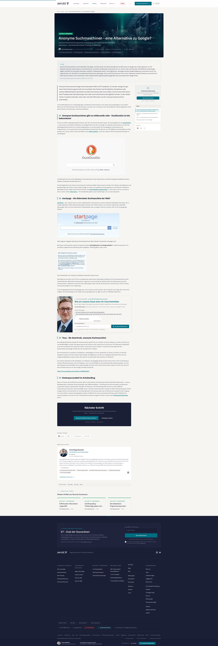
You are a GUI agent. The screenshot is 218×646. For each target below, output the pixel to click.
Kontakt (148, 606)
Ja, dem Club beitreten (121, 326)
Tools (129, 593)
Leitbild (117, 635)
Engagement (149, 578)
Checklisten (131, 579)
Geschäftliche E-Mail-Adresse (132, 527)
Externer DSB (78, 581)
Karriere (148, 596)
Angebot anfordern (151, 609)
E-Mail (87, 436)
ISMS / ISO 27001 (79, 571)
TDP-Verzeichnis (96, 635)
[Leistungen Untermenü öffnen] (81, 3)
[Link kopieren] (144, 128)
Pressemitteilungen (151, 602)
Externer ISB (78, 578)
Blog (67, 11)
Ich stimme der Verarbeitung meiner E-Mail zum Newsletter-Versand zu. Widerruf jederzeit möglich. (141, 542)
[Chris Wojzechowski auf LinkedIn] (128, 472)
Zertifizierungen (150, 575)
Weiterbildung (115, 565)
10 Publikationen (65, 467)
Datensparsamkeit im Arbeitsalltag (144, 119)
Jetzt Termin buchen (148, 98)
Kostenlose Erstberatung (148, 643)
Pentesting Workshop (116, 577)
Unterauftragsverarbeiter (85, 635)
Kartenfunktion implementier (98, 189)
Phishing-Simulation (98, 572)
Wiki (129, 571)
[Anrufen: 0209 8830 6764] (130, 3)
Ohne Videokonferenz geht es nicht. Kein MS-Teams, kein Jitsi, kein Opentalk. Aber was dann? (99, 314)
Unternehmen (151, 565)
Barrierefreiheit (131, 635)
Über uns (111, 3)
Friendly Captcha (97, 320)
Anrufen (134, 643)
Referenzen (103, 3)
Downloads (131, 582)
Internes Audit (79, 574)
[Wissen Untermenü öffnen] (98, 3)
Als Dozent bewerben (105, 627)
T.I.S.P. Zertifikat (114, 574)
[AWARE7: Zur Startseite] (63, 4)
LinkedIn (62, 436)
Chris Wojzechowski (67, 49)
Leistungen (76, 3)
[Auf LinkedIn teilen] (137, 128)
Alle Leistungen (61, 569)
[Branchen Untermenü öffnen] (90, 3)
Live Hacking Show (98, 569)
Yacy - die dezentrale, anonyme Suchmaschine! (147, 117)
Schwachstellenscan (62, 578)
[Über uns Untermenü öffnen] (116, 3)
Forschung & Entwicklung (152, 586)
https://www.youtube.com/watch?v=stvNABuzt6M (73, 371)
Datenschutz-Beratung (121, 395)
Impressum (60, 635)
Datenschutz (102, 329)
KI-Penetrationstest (62, 582)
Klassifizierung (140, 635)
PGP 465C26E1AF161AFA (77, 456)
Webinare (130, 586)
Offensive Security (64, 565)
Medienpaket (149, 599)
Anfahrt (148, 613)
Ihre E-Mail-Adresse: (80, 323)
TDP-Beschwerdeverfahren (108, 635)
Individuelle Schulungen (99, 575)
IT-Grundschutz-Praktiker (117, 581)
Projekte (148, 589)
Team (147, 572)
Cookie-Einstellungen (155, 635)
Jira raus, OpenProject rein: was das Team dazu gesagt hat (90, 312)
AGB (73, 635)
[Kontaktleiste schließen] (159, 643)
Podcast (130, 589)
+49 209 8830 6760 (64, 627)
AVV (77, 635)
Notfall (122, 3)
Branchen (86, 3)
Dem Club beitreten (141, 535)
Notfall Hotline (90, 627)
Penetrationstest (61, 572)
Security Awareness (100, 565)
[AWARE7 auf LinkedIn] (157, 552)
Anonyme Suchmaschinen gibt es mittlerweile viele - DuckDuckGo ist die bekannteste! (147, 110)
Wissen (94, 3)
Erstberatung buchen (142, 3)
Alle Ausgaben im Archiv (86, 541)
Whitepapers (131, 575)
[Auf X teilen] (141, 128)
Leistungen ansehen (107, 418)
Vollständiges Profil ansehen (66, 477)
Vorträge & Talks (150, 592)
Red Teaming (60, 575)
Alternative (73, 192)
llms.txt (147, 635)
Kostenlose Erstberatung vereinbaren (86, 418)
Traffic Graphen (93, 131)
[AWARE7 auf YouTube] (160, 552)
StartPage (60, 203)
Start (58, 11)
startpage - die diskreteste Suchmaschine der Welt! (147, 114)
